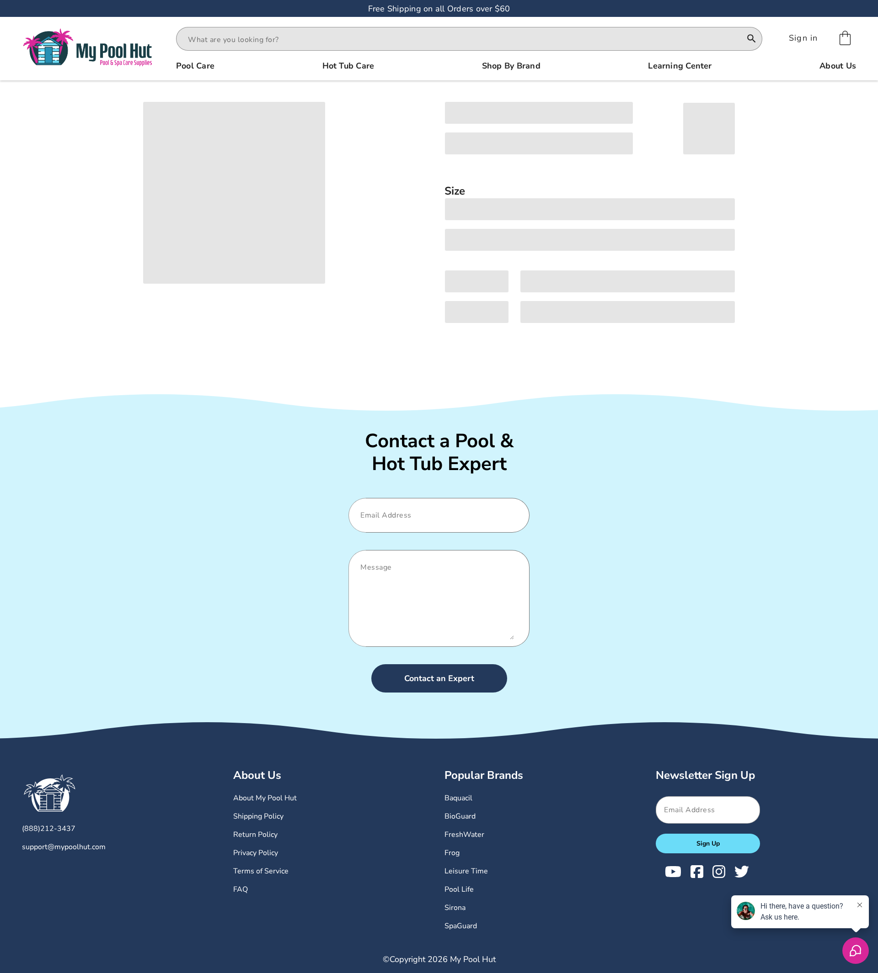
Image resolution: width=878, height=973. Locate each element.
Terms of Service (261, 871)
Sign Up (708, 843)
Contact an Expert (439, 678)
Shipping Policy (258, 816)
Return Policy (255, 835)
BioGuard (460, 816)
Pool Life (459, 889)
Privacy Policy (255, 853)
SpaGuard (460, 926)
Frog (452, 853)
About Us (257, 775)
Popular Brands (483, 775)
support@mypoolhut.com (64, 847)
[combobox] (461, 39)
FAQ (240, 889)
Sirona (455, 908)
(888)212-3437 (48, 829)
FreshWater (464, 835)
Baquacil (458, 798)
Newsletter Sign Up (705, 775)
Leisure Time (466, 871)
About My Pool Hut (265, 798)
